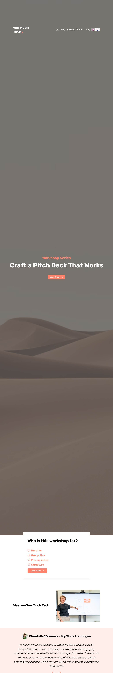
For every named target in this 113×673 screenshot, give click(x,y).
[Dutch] (97, 29)
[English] (93, 29)
